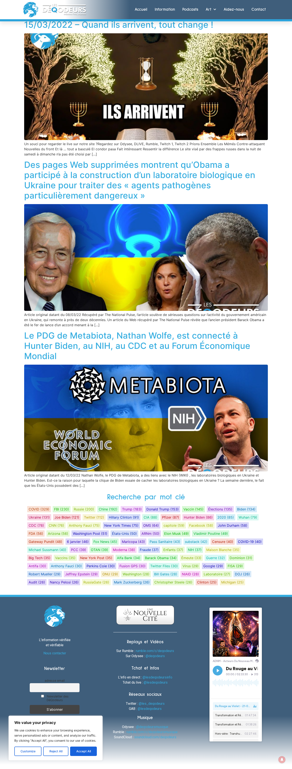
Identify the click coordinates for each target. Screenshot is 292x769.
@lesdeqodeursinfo (157, 677)
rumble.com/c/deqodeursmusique (152, 732)
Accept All (83, 751)
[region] (56, 738)
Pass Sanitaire (165, 541)
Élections (220, 509)
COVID (39, 509)
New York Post (96, 558)
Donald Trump (162, 509)
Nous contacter (54, 653)
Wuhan (248, 517)
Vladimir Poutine (210, 533)
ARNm (150, 533)
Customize (28, 751)
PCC (78, 549)
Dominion (241, 558)
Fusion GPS (132, 566)
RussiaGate (96, 582)
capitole (174, 525)
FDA (36, 533)
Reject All (55, 751)
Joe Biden (67, 517)
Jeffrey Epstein (81, 574)
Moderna (124, 549)
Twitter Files (164, 566)
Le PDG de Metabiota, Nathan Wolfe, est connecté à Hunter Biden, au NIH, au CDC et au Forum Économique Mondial (137, 345)
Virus (191, 566)
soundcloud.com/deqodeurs (155, 737)
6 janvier (78, 541)
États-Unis (124, 533)
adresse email (55, 680)
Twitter (94, 517)
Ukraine (39, 517)
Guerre (215, 558)
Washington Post (90, 533)
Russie (84, 509)
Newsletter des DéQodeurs (57, 698)
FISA (235, 566)
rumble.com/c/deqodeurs (155, 651)
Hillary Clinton (124, 517)
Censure (222, 541)
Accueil (141, 9)
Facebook (201, 525)
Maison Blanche (222, 549)
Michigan (232, 582)
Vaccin (193, 509)
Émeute (191, 558)
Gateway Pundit (45, 541)
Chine (108, 509)
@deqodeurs (155, 656)
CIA (150, 517)
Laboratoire (217, 574)
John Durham (232, 525)
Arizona (58, 533)
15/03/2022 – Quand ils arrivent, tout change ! (118, 24)
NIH (195, 549)
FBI (61, 509)
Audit (37, 582)
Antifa (37, 566)
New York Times (121, 525)
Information (165, 9)
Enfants (173, 549)
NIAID (190, 574)
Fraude (149, 549)
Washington (136, 574)
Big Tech (39, 558)
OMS (151, 525)
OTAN (99, 549)
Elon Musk (176, 533)
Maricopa (133, 541)
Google (213, 566)
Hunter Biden (198, 517)
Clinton (207, 582)
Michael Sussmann (47, 549)
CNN (56, 525)
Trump (132, 509)
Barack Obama (161, 558)
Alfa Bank (128, 558)
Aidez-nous (234, 9)
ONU (110, 574)
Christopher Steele (173, 582)
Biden (246, 509)
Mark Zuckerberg (132, 582)
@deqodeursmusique (152, 727)
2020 (225, 517)
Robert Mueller (44, 574)
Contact (258, 9)
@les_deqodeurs (152, 704)
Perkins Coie (101, 566)
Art (208, 9)
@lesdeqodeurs (156, 682)
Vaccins (65, 558)
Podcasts (190, 9)
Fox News (105, 541)
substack (196, 541)
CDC (36, 525)
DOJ (242, 574)
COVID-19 (250, 541)
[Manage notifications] (282, 759)
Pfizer (170, 517)
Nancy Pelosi (64, 582)
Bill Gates (165, 574)
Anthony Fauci (84, 525)
